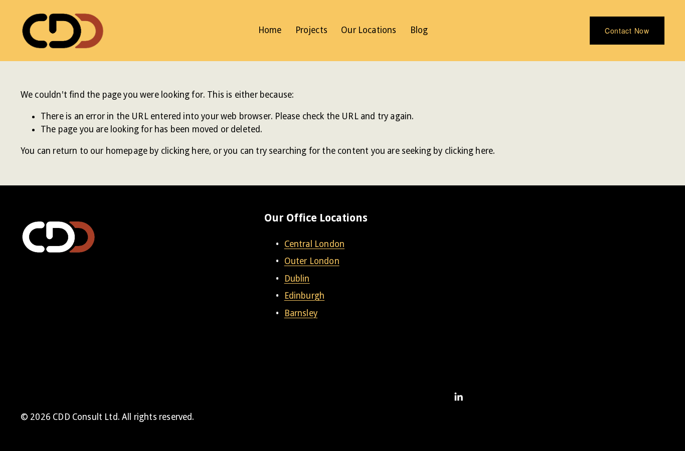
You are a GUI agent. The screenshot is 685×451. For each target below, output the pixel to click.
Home (270, 30)
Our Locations (368, 30)
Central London (314, 244)
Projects (311, 30)
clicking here (185, 151)
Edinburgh (304, 296)
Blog (419, 30)
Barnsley (300, 313)
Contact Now (627, 31)
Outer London (311, 261)
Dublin (297, 279)
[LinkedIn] (458, 397)
